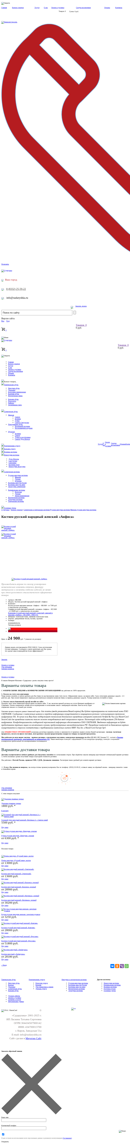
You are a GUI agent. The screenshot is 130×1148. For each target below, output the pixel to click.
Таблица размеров (14, 625)
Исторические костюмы (16, 497)
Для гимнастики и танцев (44, 987)
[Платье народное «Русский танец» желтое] (17, 856)
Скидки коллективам (83, 7)
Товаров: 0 (81, 325)
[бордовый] (8, 631)
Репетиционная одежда (12, 446)
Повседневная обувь (15, 424)
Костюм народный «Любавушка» (13, 954)
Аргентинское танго (15, 405)
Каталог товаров (18, 7)
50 (16, 623)
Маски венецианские (22, 496)
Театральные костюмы (16, 501)
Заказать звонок (81, 306)
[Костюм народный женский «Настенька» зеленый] (20, 896)
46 (12, 623)
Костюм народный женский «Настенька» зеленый (18, 900)
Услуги (37, 7)
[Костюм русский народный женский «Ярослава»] (19, 936)
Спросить (13, 22)
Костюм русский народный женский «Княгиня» (18, 928)
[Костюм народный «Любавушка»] (14, 950)
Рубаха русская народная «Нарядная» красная (17, 836)
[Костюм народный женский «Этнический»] (17, 869)
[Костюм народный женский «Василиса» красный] (20, 882)
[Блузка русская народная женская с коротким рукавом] (21, 911)
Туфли (17, 421)
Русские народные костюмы (18, 475)
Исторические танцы (15, 396)
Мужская (11, 432)
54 (19, 623)
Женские (18, 477)
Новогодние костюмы (11, 455)
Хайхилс (11, 403)
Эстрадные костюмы (15, 499)
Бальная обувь (13, 399)
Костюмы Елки (14, 465)
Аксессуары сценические (16, 486)
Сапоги (17, 417)
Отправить (5, 1142)
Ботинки (18, 419)
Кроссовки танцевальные (17, 392)
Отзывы (107, 7)
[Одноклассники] (117, 966)
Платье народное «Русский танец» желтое (16, 860)
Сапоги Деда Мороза (22, 439)
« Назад (4, 965)
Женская (11, 415)
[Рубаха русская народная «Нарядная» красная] (19, 831)
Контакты (118, 7)
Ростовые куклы (110, 989)
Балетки (11, 985)
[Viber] (122, 966)
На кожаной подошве (22, 426)
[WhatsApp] (127, 966)
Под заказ (4, 827)
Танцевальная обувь (11, 385)
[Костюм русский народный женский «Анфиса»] (29, 579)
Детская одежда (41, 989)
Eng (8, 321)
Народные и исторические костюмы (74, 979)
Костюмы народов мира (16, 485)
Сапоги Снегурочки (22, 422)
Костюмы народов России (17, 483)
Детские (17, 479)
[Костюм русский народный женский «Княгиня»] (19, 923)
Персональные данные (16, 1001)
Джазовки (11, 390)
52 (17, 623)
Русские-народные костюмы (78, 983)
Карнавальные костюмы (16, 490)
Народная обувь (14, 388)
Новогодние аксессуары (17, 466)
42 (9, 623)
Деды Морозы (14, 459)
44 (11, 623)
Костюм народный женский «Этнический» (16, 874)
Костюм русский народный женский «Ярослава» (18, 941)
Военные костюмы (10, 452)
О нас (46, 7)
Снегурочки (13, 461)
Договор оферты (14, 996)
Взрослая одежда (42, 983)
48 (14, 623)
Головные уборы (10, 508)
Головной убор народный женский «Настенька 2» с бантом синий (24, 820)
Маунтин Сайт (33, 1038)
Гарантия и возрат (14, 1000)
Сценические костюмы (12, 472)
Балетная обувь (13, 394)
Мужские (18, 481)
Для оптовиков (6, 667)
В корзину (5, 811)
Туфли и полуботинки (22, 437)
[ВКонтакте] (112, 966)
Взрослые (18, 492)
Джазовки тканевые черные (11, 803)
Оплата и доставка (57, 7)
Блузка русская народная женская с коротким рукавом (20, 914)
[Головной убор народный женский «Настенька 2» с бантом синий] (21, 816)
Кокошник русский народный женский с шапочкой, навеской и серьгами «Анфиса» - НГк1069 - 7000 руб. (30, 614)
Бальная (38, 985)
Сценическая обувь (11, 411)
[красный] (10, 628)
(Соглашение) (67, 1138)
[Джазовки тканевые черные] (12, 799)
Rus (2, 321)
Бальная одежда (9, 449)
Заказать (4, 659)
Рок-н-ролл (12, 401)
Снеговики (12, 463)
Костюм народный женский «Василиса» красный (18, 887)
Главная (4, 7)
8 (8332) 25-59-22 (16, 289)
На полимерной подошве (23, 428)
